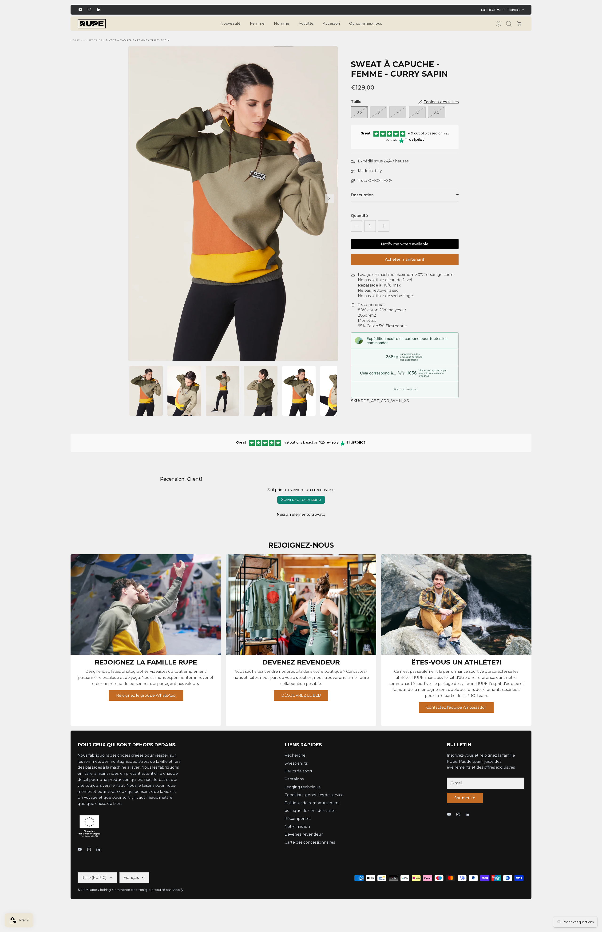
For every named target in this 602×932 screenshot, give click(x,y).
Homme (281, 23)
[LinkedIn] (98, 9)
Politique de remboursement (312, 803)
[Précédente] (192, 9)
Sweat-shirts (296, 763)
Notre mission (297, 826)
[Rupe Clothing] (92, 24)
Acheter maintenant (404, 259)
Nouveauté (230, 23)
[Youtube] (80, 9)
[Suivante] (409, 9)
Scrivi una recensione (301, 499)
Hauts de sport (299, 771)
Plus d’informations (404, 389)
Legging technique (303, 787)
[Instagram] (89, 9)
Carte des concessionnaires (310, 842)
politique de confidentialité (310, 810)
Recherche (295, 755)
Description (362, 195)
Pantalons (294, 779)
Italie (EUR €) (491, 10)
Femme (257, 23)
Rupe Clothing (100, 890)
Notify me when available (404, 244)
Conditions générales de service (314, 795)
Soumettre (464, 798)
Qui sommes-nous (365, 23)
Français (513, 10)
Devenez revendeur (304, 834)
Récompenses (298, 818)
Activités (306, 23)
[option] (233, 203)
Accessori (331, 23)
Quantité (359, 215)
